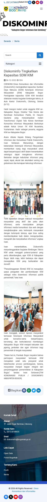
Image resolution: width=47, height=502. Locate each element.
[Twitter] (33, 2)
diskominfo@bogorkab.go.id (18, 439)
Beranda (7, 41)
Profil (6, 470)
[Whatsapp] (29, 390)
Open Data (8, 453)
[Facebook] (29, 2)
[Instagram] (41, 2)
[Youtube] (37, 2)
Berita (16, 41)
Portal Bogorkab (10, 458)
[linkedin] (38, 390)
